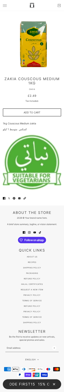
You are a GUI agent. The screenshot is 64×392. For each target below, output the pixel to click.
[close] (54, 384)
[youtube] (34, 232)
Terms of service (32, 317)
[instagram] (29, 232)
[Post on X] (9, 198)
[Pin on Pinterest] (14, 198)
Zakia (32, 89)
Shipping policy (32, 322)
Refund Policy (32, 279)
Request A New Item (32, 290)
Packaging (32, 273)
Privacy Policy (32, 295)
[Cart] (59, 5)
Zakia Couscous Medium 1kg (32, 81)
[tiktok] (40, 232)
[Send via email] (19, 198)
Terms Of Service (32, 300)
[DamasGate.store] (32, 5)
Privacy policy (32, 311)
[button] (24, 198)
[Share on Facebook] (4, 198)
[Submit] (54, 347)
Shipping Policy (32, 268)
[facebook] (24, 232)
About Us (32, 257)
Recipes (32, 262)
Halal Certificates (32, 284)
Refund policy (32, 306)
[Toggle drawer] (5, 5)
